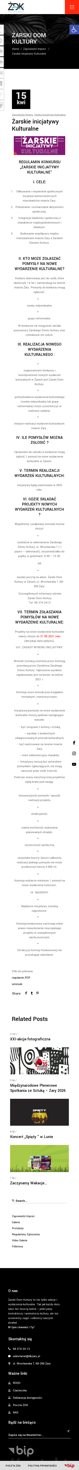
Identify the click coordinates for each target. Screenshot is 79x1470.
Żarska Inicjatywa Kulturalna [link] (50, 115)
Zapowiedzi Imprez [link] (34, 49)
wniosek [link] (17, 984)
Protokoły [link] (18, 1228)
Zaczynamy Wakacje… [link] (28, 1183)
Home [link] (15, 49)
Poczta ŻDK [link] (13, 1465)
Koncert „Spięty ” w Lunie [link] (31, 1136)
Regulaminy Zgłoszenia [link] (26, 1234)
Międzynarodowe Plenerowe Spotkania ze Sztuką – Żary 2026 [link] (38, 1088)
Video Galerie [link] (19, 1240)
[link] (74, 29)
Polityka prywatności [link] (42, 1465)
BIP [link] (69, 1466)
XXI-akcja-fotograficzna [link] (30, 1039)
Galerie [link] (16, 1222)
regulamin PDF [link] (21, 978)
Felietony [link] (17, 1246)
